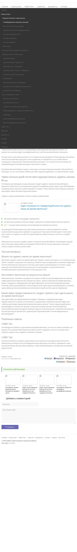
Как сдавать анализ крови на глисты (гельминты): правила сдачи (12, 390)
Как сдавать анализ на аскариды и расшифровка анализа (64, 389)
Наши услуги (13, 437)
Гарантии (31, 437)
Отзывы (47, 437)
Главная (4, 437)
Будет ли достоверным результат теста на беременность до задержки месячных (29, 390)
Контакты (61, 437)
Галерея (54, 437)
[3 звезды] (6, 358)
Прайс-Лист (22, 437)
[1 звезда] (2, 358)
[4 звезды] (7, 358)
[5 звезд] (9, 358)
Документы (39, 437)
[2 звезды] (4, 358)
